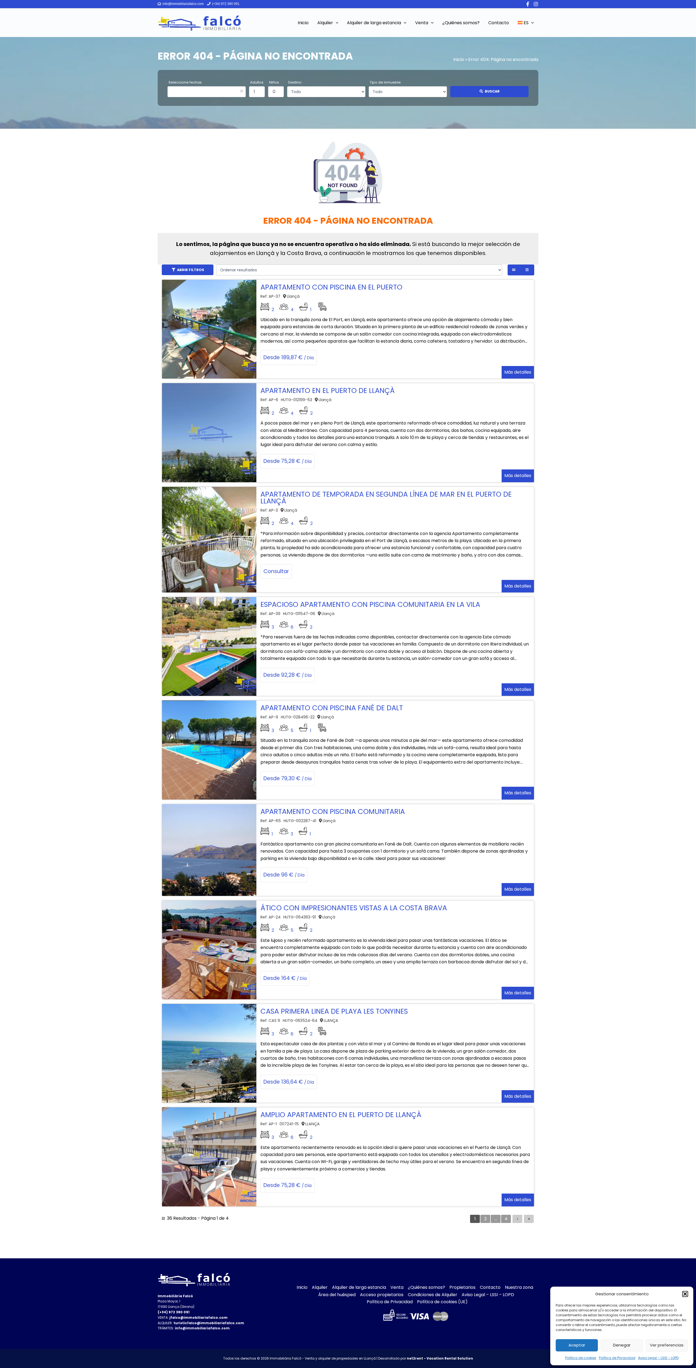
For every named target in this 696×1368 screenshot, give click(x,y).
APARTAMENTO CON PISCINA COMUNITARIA (332, 811)
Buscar (492, 91)
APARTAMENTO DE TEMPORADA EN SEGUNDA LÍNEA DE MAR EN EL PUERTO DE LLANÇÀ (386, 497)
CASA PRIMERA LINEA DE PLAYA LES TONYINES (334, 1011)
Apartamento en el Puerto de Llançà (327, 390)
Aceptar (576, 1345)
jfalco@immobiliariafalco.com (198, 1317)
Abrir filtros (190, 270)
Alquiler (320, 1287)
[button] (685, 1294)
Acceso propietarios (381, 1295)
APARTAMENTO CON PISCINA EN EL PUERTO (331, 287)
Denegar (621, 1345)
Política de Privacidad (617, 1357)
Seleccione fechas (185, 82)
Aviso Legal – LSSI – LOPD (658, 1357)
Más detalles (517, 372)
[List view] (527, 270)
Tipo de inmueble (385, 82)
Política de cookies (580, 1357)
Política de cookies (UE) (442, 1302)
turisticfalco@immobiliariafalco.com (208, 1323)
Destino (295, 82)
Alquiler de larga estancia (359, 1287)
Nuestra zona (519, 1287)
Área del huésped (337, 1295)
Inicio (458, 59)
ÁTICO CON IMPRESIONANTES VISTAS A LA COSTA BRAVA (353, 908)
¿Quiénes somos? (426, 1287)
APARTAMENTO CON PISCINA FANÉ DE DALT (331, 708)
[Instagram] (535, 4)
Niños (274, 82)
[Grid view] (514, 270)
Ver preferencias (666, 1345)
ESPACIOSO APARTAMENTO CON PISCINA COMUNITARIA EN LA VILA (370, 604)
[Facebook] (527, 4)
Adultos (256, 82)
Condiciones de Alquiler (432, 1295)
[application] (335, 23)
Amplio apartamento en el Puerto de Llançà (340, 1115)
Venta (396, 1287)
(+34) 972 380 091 (225, 4)
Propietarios (462, 1287)
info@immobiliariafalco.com (182, 4)
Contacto (490, 1287)
